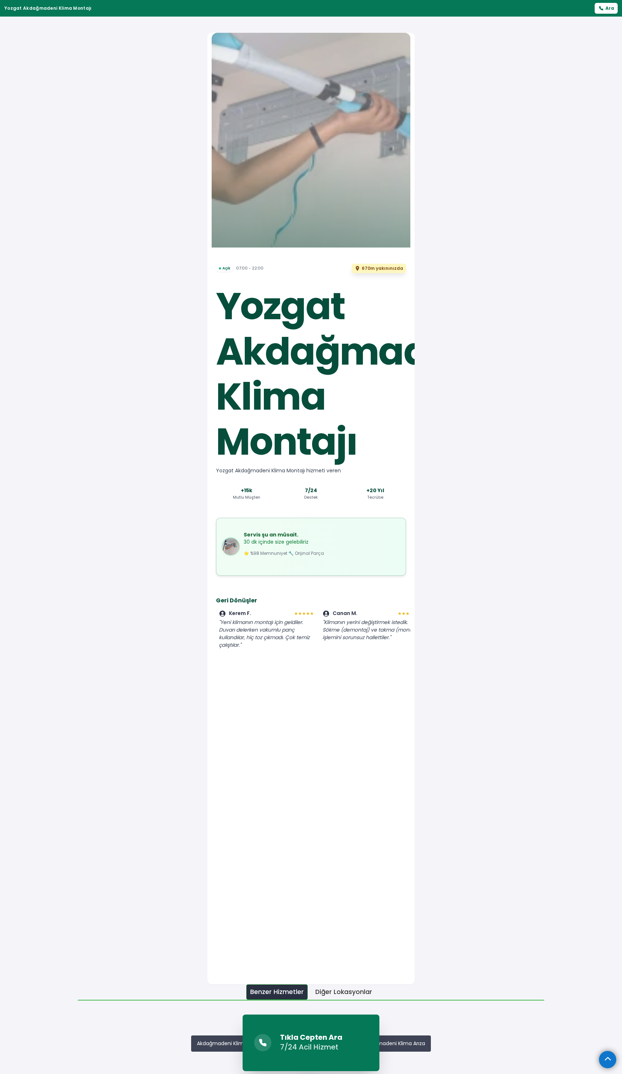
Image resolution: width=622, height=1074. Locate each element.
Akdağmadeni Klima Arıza (393, 1043)
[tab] (277, 992)
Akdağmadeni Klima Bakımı (231, 1043)
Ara (609, 8)
